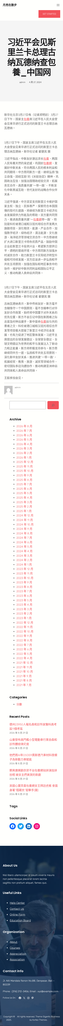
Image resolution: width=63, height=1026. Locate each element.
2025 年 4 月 (24, 497)
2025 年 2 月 (24, 506)
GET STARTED (49, 14)
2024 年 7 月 (24, 537)
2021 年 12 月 (24, 662)
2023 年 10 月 (24, 578)
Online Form (17, 914)
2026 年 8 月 (24, 426)
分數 (19, 704)
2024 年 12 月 (24, 515)
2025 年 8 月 (24, 480)
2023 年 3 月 (24, 609)
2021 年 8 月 (24, 680)
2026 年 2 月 (24, 453)
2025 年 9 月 (24, 475)
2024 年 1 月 (24, 564)
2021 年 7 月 (23, 685)
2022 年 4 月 (24, 658)
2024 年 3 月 (24, 555)
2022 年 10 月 (24, 631)
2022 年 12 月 (24, 622)
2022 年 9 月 (24, 636)
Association (17, 959)
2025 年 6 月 (24, 488)
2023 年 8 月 (24, 587)
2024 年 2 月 (24, 560)
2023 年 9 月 (24, 582)
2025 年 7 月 (24, 484)
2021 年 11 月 (24, 667)
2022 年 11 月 (24, 627)
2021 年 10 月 (24, 671)
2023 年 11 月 (24, 573)
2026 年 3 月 (24, 448)
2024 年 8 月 (24, 533)
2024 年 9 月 (24, 529)
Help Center (17, 903)
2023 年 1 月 (24, 618)
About (13, 942)
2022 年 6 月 (24, 649)
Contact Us (17, 908)
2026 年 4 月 (24, 444)
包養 (26, 119)
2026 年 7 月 (24, 430)
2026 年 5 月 (24, 439)
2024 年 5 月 (24, 546)
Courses (15, 947)
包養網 (47, 163)
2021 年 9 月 (24, 676)
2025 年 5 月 (24, 493)
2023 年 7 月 (24, 591)
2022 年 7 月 (24, 645)
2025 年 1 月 (24, 511)
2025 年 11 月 (24, 466)
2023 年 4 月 (24, 604)
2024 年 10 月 (25, 524)
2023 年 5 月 (24, 600)
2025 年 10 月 (24, 470)
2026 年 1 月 (24, 457)
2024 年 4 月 (24, 551)
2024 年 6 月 (24, 542)
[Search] (53, 405)
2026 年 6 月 (24, 435)
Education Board (20, 920)
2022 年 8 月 (24, 640)
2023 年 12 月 (24, 569)
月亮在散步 (10, 5)
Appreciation (18, 953)
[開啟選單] (58, 5)
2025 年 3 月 (24, 502)
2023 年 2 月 (24, 613)
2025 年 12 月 (24, 462)
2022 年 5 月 (24, 653)
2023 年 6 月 (24, 595)
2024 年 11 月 (24, 520)
